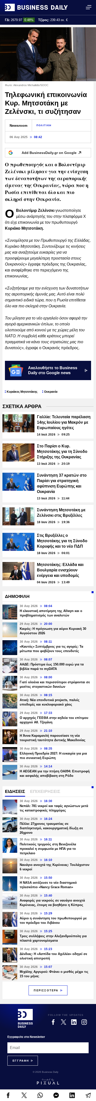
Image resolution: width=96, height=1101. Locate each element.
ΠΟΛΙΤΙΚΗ (43, 125)
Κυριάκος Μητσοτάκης (22, 391)
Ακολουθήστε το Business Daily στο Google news (52, 370)
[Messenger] (56, 1095)
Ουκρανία (50, 391)
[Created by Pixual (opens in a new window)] (48, 1081)
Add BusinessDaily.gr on (49, 153)
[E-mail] (88, 1095)
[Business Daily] (36, 7)
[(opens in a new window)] (8, 1095)
